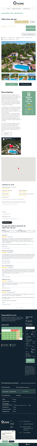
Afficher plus (30, 244)
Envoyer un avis (6, 222)
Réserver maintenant (29, 360)
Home (8, 8)
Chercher (10, 444)
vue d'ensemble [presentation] (12, 84)
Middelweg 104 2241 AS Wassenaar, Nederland (28, 428)
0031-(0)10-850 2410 (28, 424)
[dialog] (8, 437)
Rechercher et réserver (12, 424)
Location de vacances (16, 8)
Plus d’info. (27, 375)
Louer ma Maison (11, 427)
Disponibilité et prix (31, 26)
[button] (34, 57)
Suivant (21, 307)
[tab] (11, 84)
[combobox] (12, 431)
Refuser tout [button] (11, 441)
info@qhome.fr (27, 421)
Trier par (3, 230)
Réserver (22, 21)
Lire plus (6, 133)
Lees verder (9, 439)
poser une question (31, 29)
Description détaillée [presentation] (25, 84)
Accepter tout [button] (5, 441)
